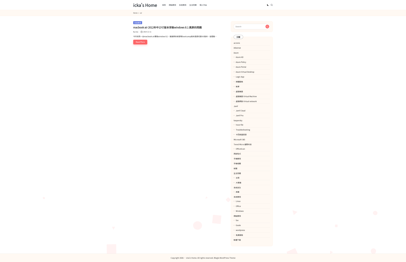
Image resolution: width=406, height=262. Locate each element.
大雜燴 (238, 182)
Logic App (240, 76)
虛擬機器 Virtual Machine (246, 96)
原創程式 (237, 153)
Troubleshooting (243, 129)
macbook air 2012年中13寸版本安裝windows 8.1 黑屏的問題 (167, 27)
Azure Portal (241, 67)
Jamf (236, 106)
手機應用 (237, 158)
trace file (239, 124)
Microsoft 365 (239, 139)
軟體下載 (237, 240)
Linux (238, 201)
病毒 (237, 192)
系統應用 (137, 22)
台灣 (237, 177)
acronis (237, 43)
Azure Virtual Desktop (245, 72)
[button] (267, 26)
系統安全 (237, 187)
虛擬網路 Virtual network (246, 101)
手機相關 (237, 163)
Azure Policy (241, 62)
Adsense (237, 47)
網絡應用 (237, 216)
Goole (238, 225)
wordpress (240, 230)
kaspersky (238, 120)
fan (237, 220)
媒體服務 (239, 81)
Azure (236, 52)
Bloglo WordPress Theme (224, 258)
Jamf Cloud (240, 110)
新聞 (235, 168)
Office (238, 206)
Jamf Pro (239, 115)
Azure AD (239, 57)
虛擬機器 (239, 91)
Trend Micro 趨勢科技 (243, 144)
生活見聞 (237, 173)
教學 (237, 86)
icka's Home (145, 5)
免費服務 (239, 235)
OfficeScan (240, 148)
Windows (240, 211)
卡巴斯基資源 (241, 134)
